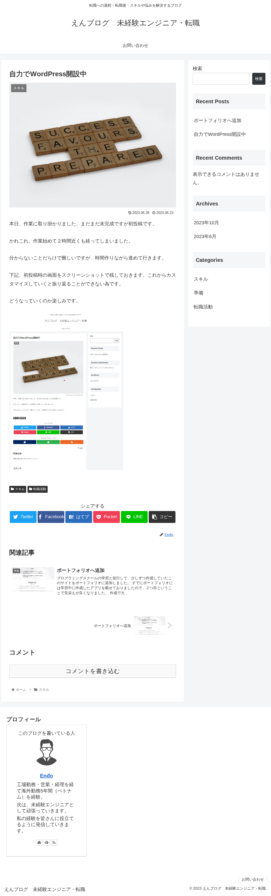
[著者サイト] (39, 842)
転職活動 (39, 489)
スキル (20, 489)
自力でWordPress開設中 (220, 134)
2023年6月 (205, 236)
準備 (198, 292)
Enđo (46, 776)
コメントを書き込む (93, 671)
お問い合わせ (253, 879)
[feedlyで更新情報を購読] (46, 842)
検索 (197, 68)
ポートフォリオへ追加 (217, 120)
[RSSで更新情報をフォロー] (54, 842)
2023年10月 (206, 222)
